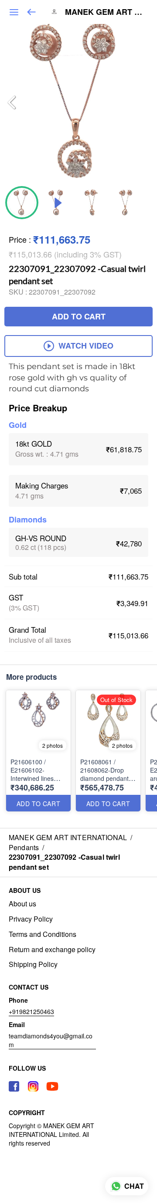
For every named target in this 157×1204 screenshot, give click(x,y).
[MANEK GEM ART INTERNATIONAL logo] (54, 12)
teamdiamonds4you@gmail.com (50, 1040)
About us (22, 904)
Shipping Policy (33, 964)
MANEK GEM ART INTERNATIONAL (104, 12)
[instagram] (33, 1086)
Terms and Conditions (42, 934)
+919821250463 (31, 1011)
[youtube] (52, 1086)
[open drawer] (14, 12)
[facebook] (14, 1086)
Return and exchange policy (52, 949)
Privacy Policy (31, 919)
